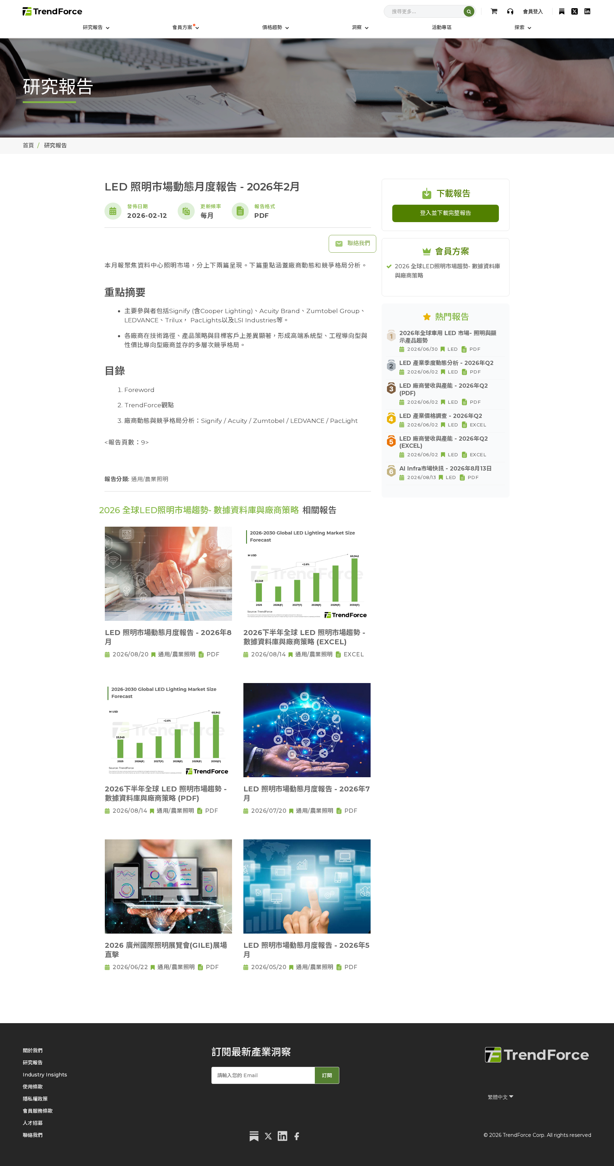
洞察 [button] (357, 27)
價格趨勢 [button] (273, 27)
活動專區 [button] (442, 27)
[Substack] (562, 11)
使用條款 (33, 1087)
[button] (185, 27)
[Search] (469, 11)
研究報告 (33, 1062)
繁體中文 (498, 1097)
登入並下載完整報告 (445, 213)
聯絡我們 (358, 243)
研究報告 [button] (93, 27)
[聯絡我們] (510, 11)
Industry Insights (45, 1074)
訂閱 (327, 1075)
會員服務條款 (38, 1111)
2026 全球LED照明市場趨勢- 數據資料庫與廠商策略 (447, 271)
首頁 (28, 145)
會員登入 (533, 11)
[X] (574, 11)
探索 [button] (520, 27)
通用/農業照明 (149, 479)
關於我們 (33, 1050)
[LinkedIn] (587, 11)
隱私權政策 (35, 1099)
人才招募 (33, 1123)
